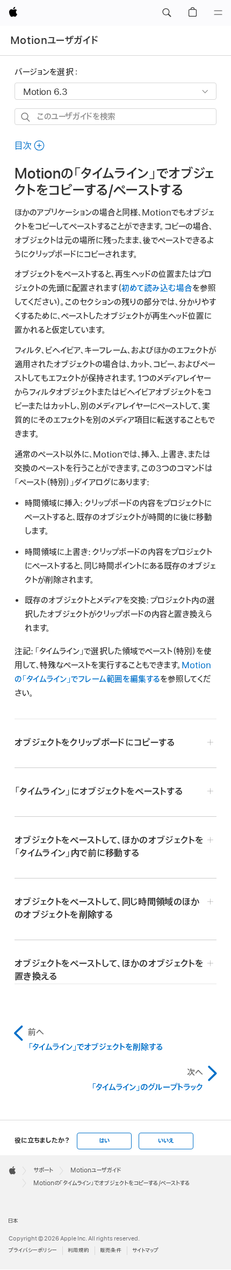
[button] (166, 13)
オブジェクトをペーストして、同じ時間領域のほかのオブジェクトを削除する (107, 908)
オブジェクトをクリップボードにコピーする (95, 743)
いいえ (166, 1141)
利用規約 (78, 1250)
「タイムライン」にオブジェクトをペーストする (99, 792)
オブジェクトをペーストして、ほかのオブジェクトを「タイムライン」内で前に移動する (109, 847)
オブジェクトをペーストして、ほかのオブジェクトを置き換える (109, 970)
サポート (43, 1170)
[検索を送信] (26, 117)
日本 (13, 1220)
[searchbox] (115, 116)
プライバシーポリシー (33, 1250)
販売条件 (110, 1250)
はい (104, 1141)
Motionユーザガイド (54, 40)
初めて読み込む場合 (156, 288)
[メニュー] (218, 13)
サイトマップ (145, 1250)
